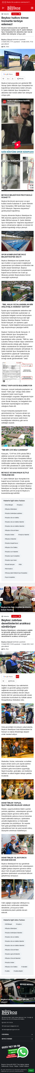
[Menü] (3, 8)
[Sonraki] (5, 2)
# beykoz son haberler (11, 551)
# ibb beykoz (9, 568)
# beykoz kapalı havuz (11, 543)
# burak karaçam (10, 564)
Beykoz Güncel (6, 39)
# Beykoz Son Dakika (11, 547)
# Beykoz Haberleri (10, 539)
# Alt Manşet (8, 924)
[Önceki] (3, 2)
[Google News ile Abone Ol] (8, 74)
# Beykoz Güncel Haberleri (12, 958)
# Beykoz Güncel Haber (12, 530)
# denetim (24, 966)
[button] (32, 7)
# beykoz (19, 505)
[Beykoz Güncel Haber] (13, 8)
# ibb (20, 564)
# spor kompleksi (10, 577)
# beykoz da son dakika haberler (14, 522)
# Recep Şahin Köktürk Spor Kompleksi (16, 573)
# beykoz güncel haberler (12, 954)
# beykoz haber (9, 534)
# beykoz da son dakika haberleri (14, 526)
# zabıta (7, 971)
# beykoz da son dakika (12, 517)
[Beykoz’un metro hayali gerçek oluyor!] (17, 991)
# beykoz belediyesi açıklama (13, 513)
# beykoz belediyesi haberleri (13, 932)
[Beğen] (3, 79)
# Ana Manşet (9, 505)
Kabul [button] (31, 1070)
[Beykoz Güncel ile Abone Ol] (17, 74)
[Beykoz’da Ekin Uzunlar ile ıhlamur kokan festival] (17, 599)
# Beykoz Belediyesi (11, 509)
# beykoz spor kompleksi (12, 556)
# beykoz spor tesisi (11, 560)
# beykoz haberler (23, 534)
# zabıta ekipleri (18, 971)
